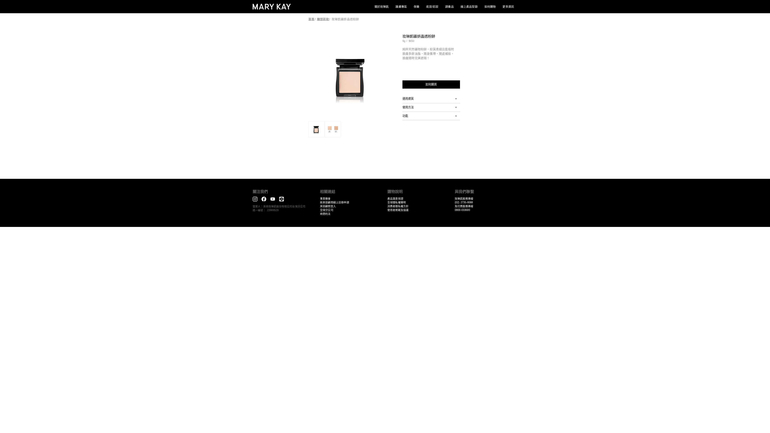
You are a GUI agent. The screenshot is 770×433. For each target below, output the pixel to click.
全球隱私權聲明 (396, 202)
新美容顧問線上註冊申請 (334, 202)
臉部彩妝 (323, 19)
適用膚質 (408, 98)
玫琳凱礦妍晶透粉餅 (345, 19)
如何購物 (490, 6)
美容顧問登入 (328, 206)
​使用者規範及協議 (397, 209)
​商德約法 (325, 213)
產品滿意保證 (395, 198)
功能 (405, 115)
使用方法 (408, 107)
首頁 (311, 19)
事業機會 (325, 198)
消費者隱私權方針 (397, 206)
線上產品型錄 (469, 6)
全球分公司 (326, 209)
